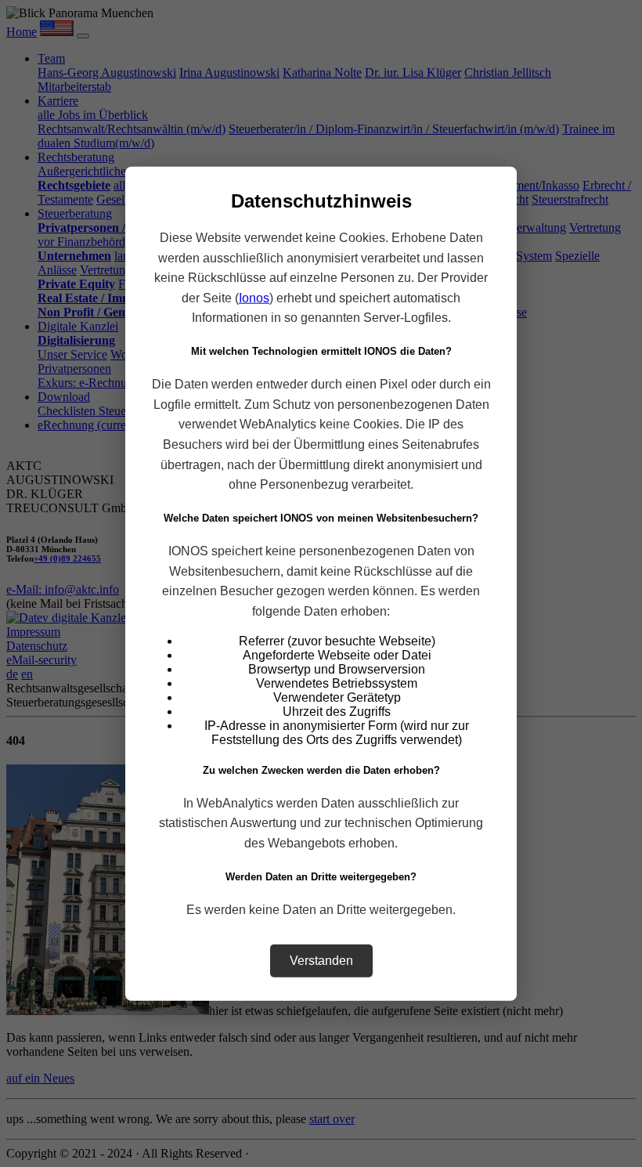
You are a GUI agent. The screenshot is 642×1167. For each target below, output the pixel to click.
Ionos (254, 297)
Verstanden (321, 959)
